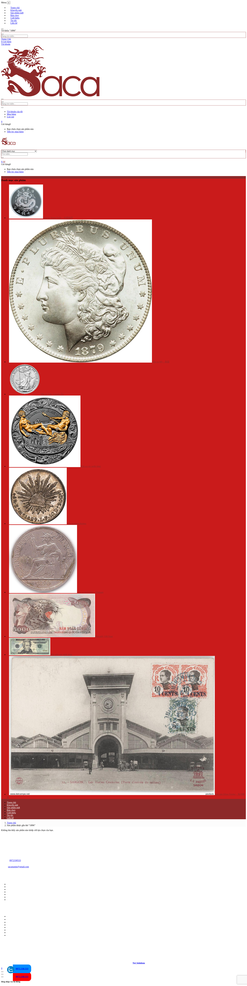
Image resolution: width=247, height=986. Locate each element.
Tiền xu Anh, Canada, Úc (52, 394)
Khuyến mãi (16, 10)
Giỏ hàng (6, 41)
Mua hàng (11, 114)
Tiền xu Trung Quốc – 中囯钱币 (58, 218)
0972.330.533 (22, 976)
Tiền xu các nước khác (90, 466)
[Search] (2, 157)
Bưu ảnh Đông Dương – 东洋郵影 (23, 935)
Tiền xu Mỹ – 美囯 (160, 362)
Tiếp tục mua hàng (15, 131)
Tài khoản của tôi (15, 111)
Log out (10, 117)
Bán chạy (14, 15)
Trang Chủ (6, 39)
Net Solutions (139, 963)
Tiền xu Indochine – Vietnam (90, 592)
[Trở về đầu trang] (2, 971)
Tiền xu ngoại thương (76, 523)
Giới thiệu (14, 18)
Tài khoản (5, 44)
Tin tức (13, 20)
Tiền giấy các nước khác (61, 654)
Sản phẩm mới (16, 13)
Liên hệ (13, 23)
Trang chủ (15, 7)
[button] (1, 121)
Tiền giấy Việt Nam (104, 636)
